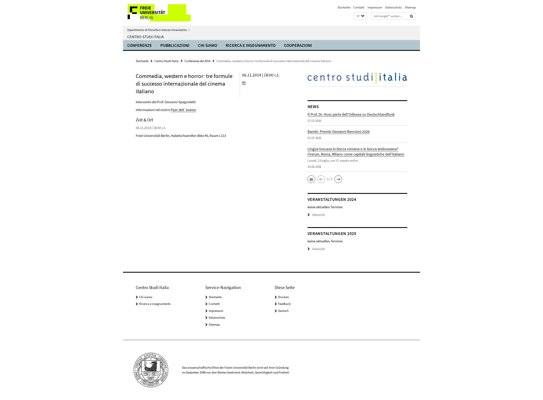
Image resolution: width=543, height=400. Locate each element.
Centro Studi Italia (145, 36)
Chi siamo (207, 45)
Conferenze (139, 45)
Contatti (358, 7)
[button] (360, 16)
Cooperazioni (298, 45)
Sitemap (410, 7)
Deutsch (283, 311)
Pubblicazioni (174, 45)
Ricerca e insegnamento (251, 45)
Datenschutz (393, 7)
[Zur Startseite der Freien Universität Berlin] (158, 12)
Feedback (284, 304)
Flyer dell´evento (183, 109)
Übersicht (318, 215)
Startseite (343, 7)
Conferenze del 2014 (197, 61)
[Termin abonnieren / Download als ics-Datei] (266, 83)
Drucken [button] (283, 297)
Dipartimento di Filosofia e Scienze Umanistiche (158, 29)
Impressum (375, 7)
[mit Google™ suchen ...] (412, 16)
